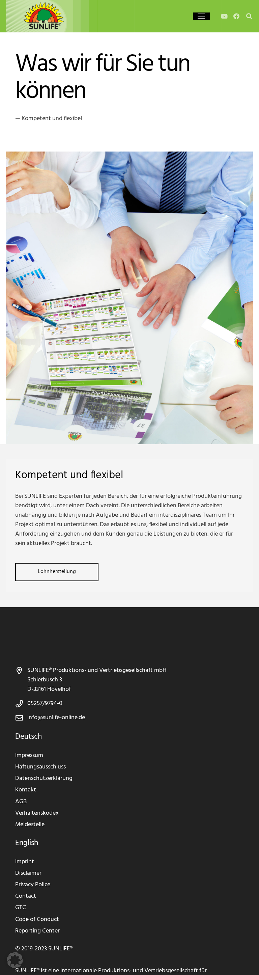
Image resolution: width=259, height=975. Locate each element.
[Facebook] (236, 16)
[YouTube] (224, 16)
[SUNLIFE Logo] (56, 16)
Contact (25, 896)
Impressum (29, 755)
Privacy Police (32, 885)
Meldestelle (30, 825)
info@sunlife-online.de (56, 718)
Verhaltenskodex (37, 813)
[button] (201, 16)
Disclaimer (28, 873)
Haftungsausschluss (40, 767)
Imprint (24, 862)
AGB (21, 802)
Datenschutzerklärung (44, 778)
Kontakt (25, 790)
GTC (20, 908)
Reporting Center (37, 931)
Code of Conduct (37, 919)
